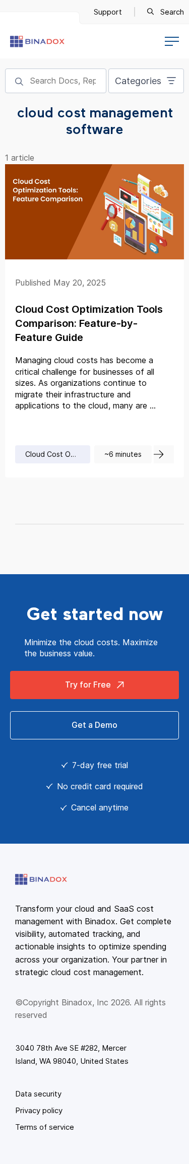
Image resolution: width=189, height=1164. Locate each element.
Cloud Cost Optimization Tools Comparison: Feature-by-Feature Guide (89, 323)
